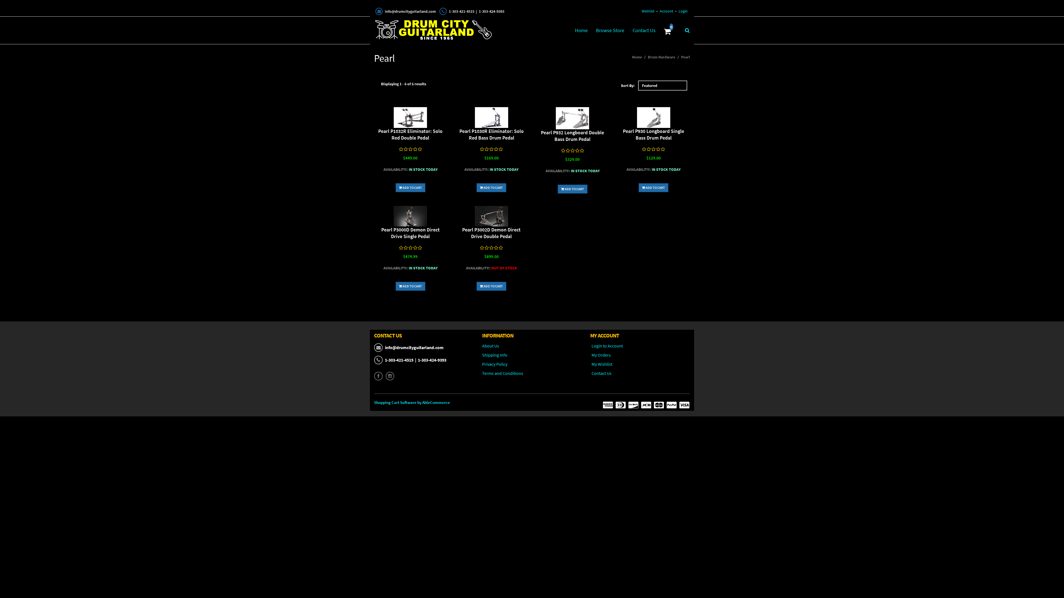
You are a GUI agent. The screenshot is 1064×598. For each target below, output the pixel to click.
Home (581, 30)
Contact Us (644, 30)
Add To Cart (412, 187)
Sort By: (628, 85)
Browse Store (610, 30)
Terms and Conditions (502, 373)
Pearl (685, 57)
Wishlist (648, 11)
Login (683, 11)
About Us (490, 346)
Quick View (410, 118)
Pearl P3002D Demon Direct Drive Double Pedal (491, 232)
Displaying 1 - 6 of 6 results (403, 83)
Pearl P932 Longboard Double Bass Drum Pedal (572, 135)
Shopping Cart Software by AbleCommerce (412, 402)
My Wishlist (602, 364)
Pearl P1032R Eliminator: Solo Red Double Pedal (410, 134)
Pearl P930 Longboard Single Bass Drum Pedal (653, 134)
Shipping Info (494, 355)
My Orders (601, 355)
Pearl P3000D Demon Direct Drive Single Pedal (410, 232)
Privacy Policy (494, 364)
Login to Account (607, 346)
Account (666, 11)
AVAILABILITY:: (395, 169)
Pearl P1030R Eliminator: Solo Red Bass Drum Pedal (491, 134)
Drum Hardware (661, 57)
